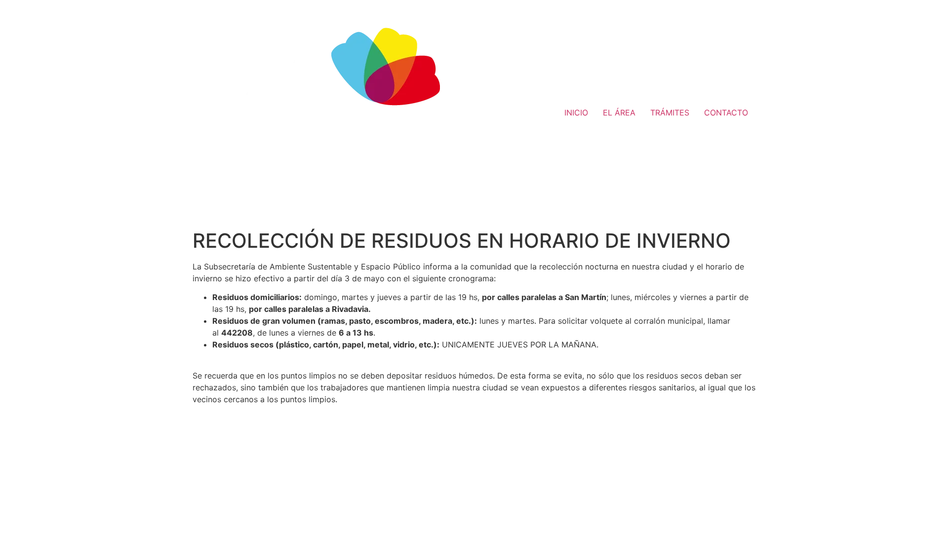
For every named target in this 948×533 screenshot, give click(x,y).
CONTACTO (726, 112)
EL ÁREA (619, 112)
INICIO (576, 112)
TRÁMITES (669, 112)
